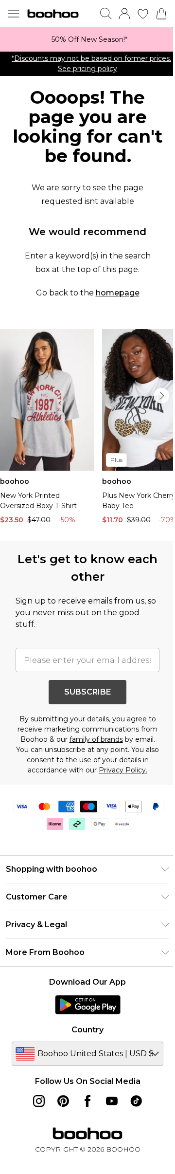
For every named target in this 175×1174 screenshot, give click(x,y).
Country (87, 1029)
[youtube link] (112, 1101)
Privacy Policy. (123, 770)
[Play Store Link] (88, 1004)
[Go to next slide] (161, 396)
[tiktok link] (136, 1101)
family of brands (96, 739)
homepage (118, 292)
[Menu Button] (13, 13)
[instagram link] (39, 1101)
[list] (87, 39)
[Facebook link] (87, 1101)
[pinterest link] (63, 1101)
